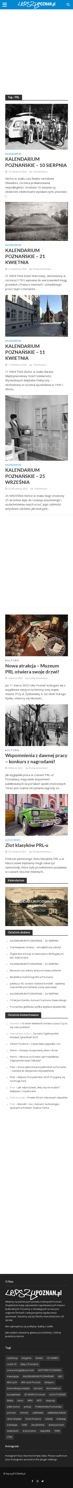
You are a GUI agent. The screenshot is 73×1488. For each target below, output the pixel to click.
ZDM (57, 1430)
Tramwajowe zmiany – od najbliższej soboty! (35, 947)
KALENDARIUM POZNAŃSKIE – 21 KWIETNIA (25, 256)
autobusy (12, 1358)
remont (24, 1412)
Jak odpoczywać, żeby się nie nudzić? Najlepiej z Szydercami (35, 1089)
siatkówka (38, 1412)
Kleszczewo (12, 840)
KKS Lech (12, 1382)
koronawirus (53, 1388)
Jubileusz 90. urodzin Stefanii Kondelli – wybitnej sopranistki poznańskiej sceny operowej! (37, 985)
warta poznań (56, 1424)
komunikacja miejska (18, 1388)
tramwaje (12, 1424)
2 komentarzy (40, 171)
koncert (38, 1388)
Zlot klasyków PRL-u (26, 845)
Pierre (13, 1050)
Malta (10, 1400)
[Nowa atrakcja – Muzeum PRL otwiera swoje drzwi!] (36, 635)
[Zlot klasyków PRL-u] (36, 814)
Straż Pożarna (33, 1418)
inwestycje (13, 1376)
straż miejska (14, 1418)
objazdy (50, 1400)
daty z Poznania (29, 1364)
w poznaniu (29, 1430)
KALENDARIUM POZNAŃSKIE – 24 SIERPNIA (34, 993)
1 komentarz (39, 364)
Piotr (12, 1067)
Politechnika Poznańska (48, 1406)
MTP (39, 1400)
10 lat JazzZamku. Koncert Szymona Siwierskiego (38, 1000)
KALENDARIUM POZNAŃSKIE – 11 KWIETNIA (25, 352)
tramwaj (61, 1418)
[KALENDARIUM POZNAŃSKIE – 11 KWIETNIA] (36, 315)
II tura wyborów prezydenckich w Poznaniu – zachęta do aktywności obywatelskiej (38, 1068)
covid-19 (11, 1364)
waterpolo (13, 1430)
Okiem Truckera (19, 1043)
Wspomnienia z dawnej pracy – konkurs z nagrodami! (36, 758)
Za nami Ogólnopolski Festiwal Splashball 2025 (34, 1035)
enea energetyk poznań (20, 1370)
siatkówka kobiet (57, 1412)
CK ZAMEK (52, 1358)
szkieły (48, 1418)
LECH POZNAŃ (57, 1394)
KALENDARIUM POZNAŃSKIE (38, 1376)
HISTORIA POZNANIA (49, 1370)
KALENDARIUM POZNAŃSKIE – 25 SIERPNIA (34, 964)
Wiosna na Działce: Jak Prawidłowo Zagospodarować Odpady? (34, 1058)
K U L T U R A (12, 660)
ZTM (9, 1437)
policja (27, 1406)
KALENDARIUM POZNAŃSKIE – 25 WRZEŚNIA (25, 476)
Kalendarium (13, 154)
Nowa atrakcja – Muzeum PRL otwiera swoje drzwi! (32, 668)
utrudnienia (37, 1424)
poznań (11, 1412)
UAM (24, 1424)
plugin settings (48, 1459)
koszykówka (13, 1394)
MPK (30, 1400)
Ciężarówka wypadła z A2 (45, 1043)
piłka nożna (13, 1406)
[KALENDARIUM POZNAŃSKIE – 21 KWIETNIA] (36, 221)
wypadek (45, 1430)
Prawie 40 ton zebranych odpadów (47, 1097)
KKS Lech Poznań (30, 1382)
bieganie (26, 1358)
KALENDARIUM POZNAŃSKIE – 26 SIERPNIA (36, 903)
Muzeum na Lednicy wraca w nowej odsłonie (35, 970)
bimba (39, 1358)
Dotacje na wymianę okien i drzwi (38, 1050)
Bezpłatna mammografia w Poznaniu (31, 977)
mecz (20, 1400)
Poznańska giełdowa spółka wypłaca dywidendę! (38, 1006)
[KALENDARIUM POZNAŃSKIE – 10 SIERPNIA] (36, 126)
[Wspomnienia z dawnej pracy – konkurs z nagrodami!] (36, 725)
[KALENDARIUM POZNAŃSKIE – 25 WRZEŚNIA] (36, 427)
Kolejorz (49, 1382)
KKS (60, 1376)
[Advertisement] (36, 49)
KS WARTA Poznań (35, 1394)
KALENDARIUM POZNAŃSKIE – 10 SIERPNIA (36, 162)
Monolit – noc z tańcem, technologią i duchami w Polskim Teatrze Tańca (35, 1105)
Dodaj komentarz (42, 269)
